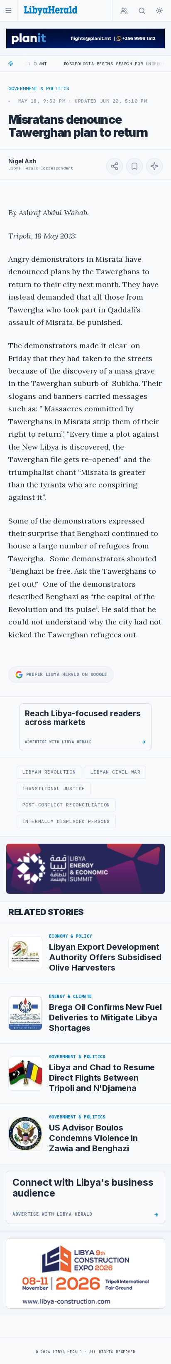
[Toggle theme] (159, 10)
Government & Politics (38, 88)
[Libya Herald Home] (50, 10)
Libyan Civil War (115, 772)
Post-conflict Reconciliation (66, 805)
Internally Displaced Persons (66, 821)
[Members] (124, 10)
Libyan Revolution (49, 772)
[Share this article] (114, 166)
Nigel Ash (22, 161)
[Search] (142, 10)
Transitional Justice (53, 788)
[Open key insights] (154, 166)
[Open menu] (8, 10)
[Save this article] (134, 166)
